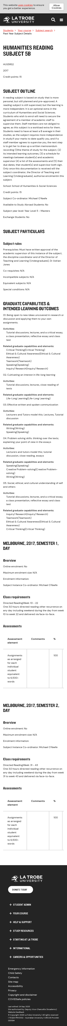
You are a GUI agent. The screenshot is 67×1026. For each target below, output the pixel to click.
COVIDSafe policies (19, 999)
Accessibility (15, 986)
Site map (13, 981)
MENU (61, 20)
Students (8, 30)
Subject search (44, 30)
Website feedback (16, 1012)
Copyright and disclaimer (22, 994)
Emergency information (21, 968)
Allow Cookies (56, 6)
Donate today (19, 889)
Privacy (12, 990)
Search (53, 19)
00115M (11, 1020)
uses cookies (25, 5)
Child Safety (15, 973)
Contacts (13, 977)
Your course (24, 30)
